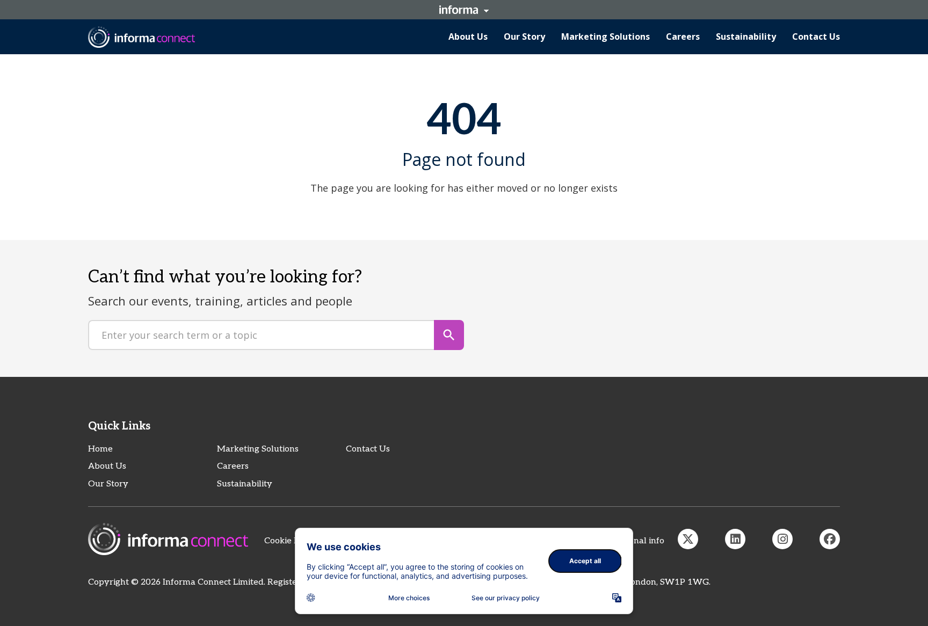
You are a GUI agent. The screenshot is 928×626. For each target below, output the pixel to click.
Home (100, 449)
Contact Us (368, 449)
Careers (233, 466)
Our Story (108, 484)
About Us (107, 466)
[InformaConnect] (688, 539)
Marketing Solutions (258, 449)
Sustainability (244, 484)
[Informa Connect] (735, 539)
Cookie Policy (291, 541)
